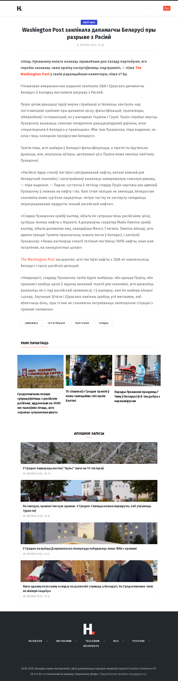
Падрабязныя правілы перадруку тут (123, 674)
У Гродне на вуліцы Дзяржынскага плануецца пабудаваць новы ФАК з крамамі (80, 548)
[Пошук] (154, 8)
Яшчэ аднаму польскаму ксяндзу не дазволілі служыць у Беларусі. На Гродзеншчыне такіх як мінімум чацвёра (88, 589)
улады (104, 323)
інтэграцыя (56, 323)
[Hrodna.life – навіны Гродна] (19, 8)
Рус (166, 8)
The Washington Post (38, 259)
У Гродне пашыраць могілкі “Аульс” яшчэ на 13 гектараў (63, 468)
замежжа (31, 323)
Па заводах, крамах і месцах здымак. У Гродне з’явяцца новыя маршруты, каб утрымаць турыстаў (87, 508)
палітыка (82, 323)
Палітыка (89, 22)
